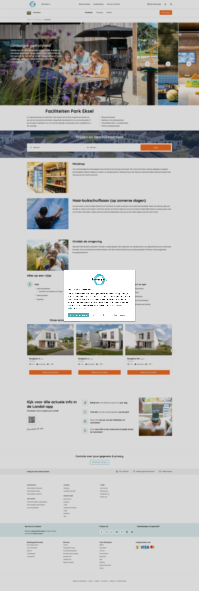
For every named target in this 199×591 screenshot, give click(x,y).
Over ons (102, 550)
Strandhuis (67, 513)
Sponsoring (103, 556)
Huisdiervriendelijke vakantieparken (37, 502)
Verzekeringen (31, 553)
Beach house (67, 499)
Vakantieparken (31, 485)
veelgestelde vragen (38, 531)
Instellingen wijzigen (99, 462)
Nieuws (102, 568)
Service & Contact (113, 4)
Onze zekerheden (32, 548)
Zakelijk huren (67, 559)
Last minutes (104, 488)
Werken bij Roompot (105, 565)
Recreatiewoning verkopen (70, 553)
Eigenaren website (68, 562)
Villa (65, 516)
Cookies (97, 581)
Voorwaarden (31, 556)
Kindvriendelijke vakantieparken (36, 505)
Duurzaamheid (104, 553)
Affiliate (102, 545)
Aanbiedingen (98, 4)
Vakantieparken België (33, 491)
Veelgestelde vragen (69, 548)
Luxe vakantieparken (33, 507)
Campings (66, 485)
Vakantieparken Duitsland (34, 494)
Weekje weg (103, 497)
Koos (101, 559)
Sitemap (112, 581)
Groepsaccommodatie (70, 507)
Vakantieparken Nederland (34, 488)
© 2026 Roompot (121, 581)
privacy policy (80, 308)
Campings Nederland (70, 491)
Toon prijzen (165, 12)
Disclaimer (104, 581)
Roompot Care (67, 556)
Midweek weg (104, 491)
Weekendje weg (104, 494)
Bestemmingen (84, 4)
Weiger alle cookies (99, 315)
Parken (29, 19)
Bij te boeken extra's (33, 545)
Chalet (65, 505)
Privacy (91, 581)
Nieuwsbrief (103, 548)
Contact (65, 545)
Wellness (102, 562)
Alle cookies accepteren (78, 315)
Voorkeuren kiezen (118, 315)
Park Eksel (37, 19)
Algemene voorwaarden (79, 581)
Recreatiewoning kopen (70, 550)
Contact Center (37, 533)
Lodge (65, 510)
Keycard (29, 550)
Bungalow (66, 502)
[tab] (68, 64)
